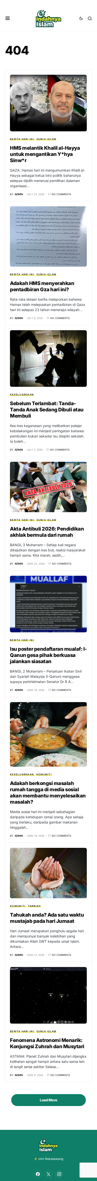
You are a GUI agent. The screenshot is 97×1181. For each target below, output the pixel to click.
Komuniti (44, 774)
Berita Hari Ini (22, 139)
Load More (48, 1100)
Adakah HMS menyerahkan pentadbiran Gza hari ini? (42, 286)
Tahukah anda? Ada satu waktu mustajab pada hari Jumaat (47, 918)
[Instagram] (59, 1174)
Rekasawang (54, 1159)
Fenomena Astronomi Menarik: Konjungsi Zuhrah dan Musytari (47, 1043)
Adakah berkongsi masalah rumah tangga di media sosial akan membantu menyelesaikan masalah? (48, 792)
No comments (61, 194)
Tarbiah (34, 905)
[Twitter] (48, 1174)
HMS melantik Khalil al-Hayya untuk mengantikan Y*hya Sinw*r (45, 154)
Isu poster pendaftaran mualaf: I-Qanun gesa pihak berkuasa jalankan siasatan (48, 655)
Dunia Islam (46, 139)
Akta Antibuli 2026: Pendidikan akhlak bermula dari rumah (47, 532)
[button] (7, 18)
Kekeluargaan (22, 394)
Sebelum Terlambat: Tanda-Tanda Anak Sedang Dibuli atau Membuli (47, 409)
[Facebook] (38, 1174)
